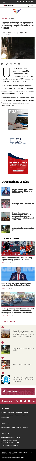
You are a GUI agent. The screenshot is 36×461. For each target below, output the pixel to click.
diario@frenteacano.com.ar (10, 440)
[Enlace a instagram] (29, 1)
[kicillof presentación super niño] (5, 216)
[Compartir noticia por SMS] (15, 64)
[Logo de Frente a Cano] (8, 5)
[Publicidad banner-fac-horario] (18, 391)
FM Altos (25, 427)
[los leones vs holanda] (18, 248)
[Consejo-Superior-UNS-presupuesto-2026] (5, 333)
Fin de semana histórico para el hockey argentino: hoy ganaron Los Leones (16, 259)
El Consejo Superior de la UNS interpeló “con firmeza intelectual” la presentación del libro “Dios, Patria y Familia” (23, 333)
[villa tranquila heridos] (18, 299)
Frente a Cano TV (16, 427)
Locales (4, 18)
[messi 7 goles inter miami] (5, 203)
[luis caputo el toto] (5, 191)
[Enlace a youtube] (26, 1)
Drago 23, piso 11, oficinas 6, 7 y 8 (11, 445)
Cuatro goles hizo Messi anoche (23, 204)
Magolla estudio (16, 457)
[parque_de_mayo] (5, 229)
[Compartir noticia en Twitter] (7, 64)
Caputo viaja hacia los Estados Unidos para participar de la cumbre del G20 (22, 191)
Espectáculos (5, 417)
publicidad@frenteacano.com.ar (11, 437)
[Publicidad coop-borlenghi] (18, 12)
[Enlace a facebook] (20, 1)
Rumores (17, 415)
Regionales (11, 412)
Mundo (26, 412)
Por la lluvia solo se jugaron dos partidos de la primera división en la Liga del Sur (23, 379)
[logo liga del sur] (5, 379)
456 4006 (16, 442)
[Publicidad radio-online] (18, 119)
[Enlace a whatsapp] (18, 1)
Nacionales (5, 315)
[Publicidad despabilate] (18, 163)
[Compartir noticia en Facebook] (2, 64)
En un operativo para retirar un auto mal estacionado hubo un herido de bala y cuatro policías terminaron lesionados (17, 311)
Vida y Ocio (25, 415)
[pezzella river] (5, 364)
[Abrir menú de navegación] (4, 2)
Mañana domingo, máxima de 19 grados (23, 229)
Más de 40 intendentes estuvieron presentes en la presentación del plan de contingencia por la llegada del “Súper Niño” (23, 216)
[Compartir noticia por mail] (19, 64)
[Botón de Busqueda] (32, 2)
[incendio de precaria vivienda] (18, 48)
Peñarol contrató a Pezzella (22, 364)
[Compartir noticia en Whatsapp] (11, 64)
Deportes (4, 262)
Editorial (11, 415)
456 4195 (11, 442)
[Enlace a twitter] (23, 1)
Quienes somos (5, 427)
